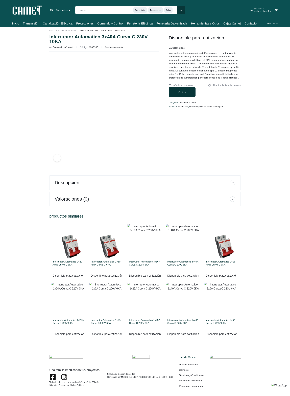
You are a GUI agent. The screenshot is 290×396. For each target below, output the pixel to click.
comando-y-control (197, 106)
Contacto (251, 23)
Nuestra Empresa (188, 364)
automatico (183, 106)
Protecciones (155, 10)
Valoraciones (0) (72, 199)
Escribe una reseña (114, 47)
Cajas (168, 10)
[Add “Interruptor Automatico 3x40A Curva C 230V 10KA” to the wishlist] (224, 85)
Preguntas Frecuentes (191, 386)
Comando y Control (110, 23)
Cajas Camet (232, 23)
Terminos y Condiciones (191, 375)
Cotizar (182, 92)
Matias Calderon (77, 385)
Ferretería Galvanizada (171, 23)
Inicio (15, 23)
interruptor (218, 106)
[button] (181, 85)
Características (177, 47)
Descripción (67, 182)
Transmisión (140, 10)
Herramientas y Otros (205, 23)
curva (209, 106)
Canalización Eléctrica (57, 23)
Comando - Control (67, 30)
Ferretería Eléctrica (140, 23)
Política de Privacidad (190, 380)
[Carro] (276, 10)
